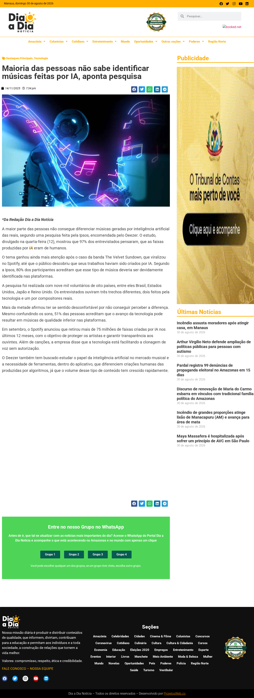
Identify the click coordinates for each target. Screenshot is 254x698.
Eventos (95, 656)
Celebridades (120, 636)
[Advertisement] (86, 444)
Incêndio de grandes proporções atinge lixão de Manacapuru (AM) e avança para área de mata (213, 417)
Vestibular (166, 670)
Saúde (134, 670)
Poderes (194, 41)
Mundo (125, 41)
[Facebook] (221, 4)
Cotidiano (78, 41)
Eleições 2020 (139, 650)
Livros (125, 656)
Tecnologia (41, 58)
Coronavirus (103, 643)
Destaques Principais (19, 58)
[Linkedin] (247, 4)
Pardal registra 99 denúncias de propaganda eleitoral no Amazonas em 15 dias (213, 370)
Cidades (139, 636)
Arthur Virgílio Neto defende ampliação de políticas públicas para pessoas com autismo (214, 346)
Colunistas (57, 41)
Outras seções (171, 41)
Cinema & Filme (160, 636)
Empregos (161, 650)
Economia (100, 650)
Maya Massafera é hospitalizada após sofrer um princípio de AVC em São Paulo (213, 438)
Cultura (156, 643)
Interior (111, 656)
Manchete (141, 656)
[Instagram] (234, 4)
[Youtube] (241, 4)
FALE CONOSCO (14, 669)
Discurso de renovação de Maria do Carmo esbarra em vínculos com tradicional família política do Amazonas (215, 394)
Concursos (202, 636)
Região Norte (217, 41)
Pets (152, 663)
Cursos (203, 643)
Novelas (114, 663)
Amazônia (34, 41)
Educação (118, 650)
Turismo (148, 670)
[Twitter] (228, 4)
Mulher (208, 656)
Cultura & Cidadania (179, 643)
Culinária (140, 643)
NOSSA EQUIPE (41, 669)
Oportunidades (143, 41)
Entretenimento (102, 41)
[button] (134, 89)
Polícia (181, 663)
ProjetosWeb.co (175, 693)
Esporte (203, 650)
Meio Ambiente (163, 656)
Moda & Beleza (188, 656)
